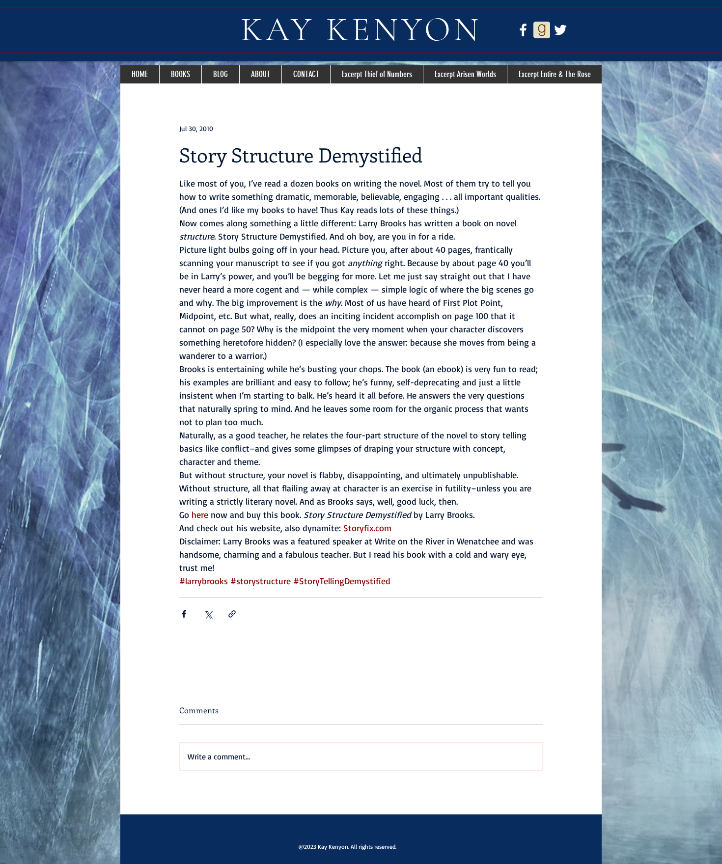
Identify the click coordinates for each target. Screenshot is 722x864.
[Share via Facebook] (184, 614)
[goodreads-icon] (541, 30)
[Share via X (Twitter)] (208, 614)
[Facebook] (523, 30)
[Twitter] (560, 30)
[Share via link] (232, 614)
